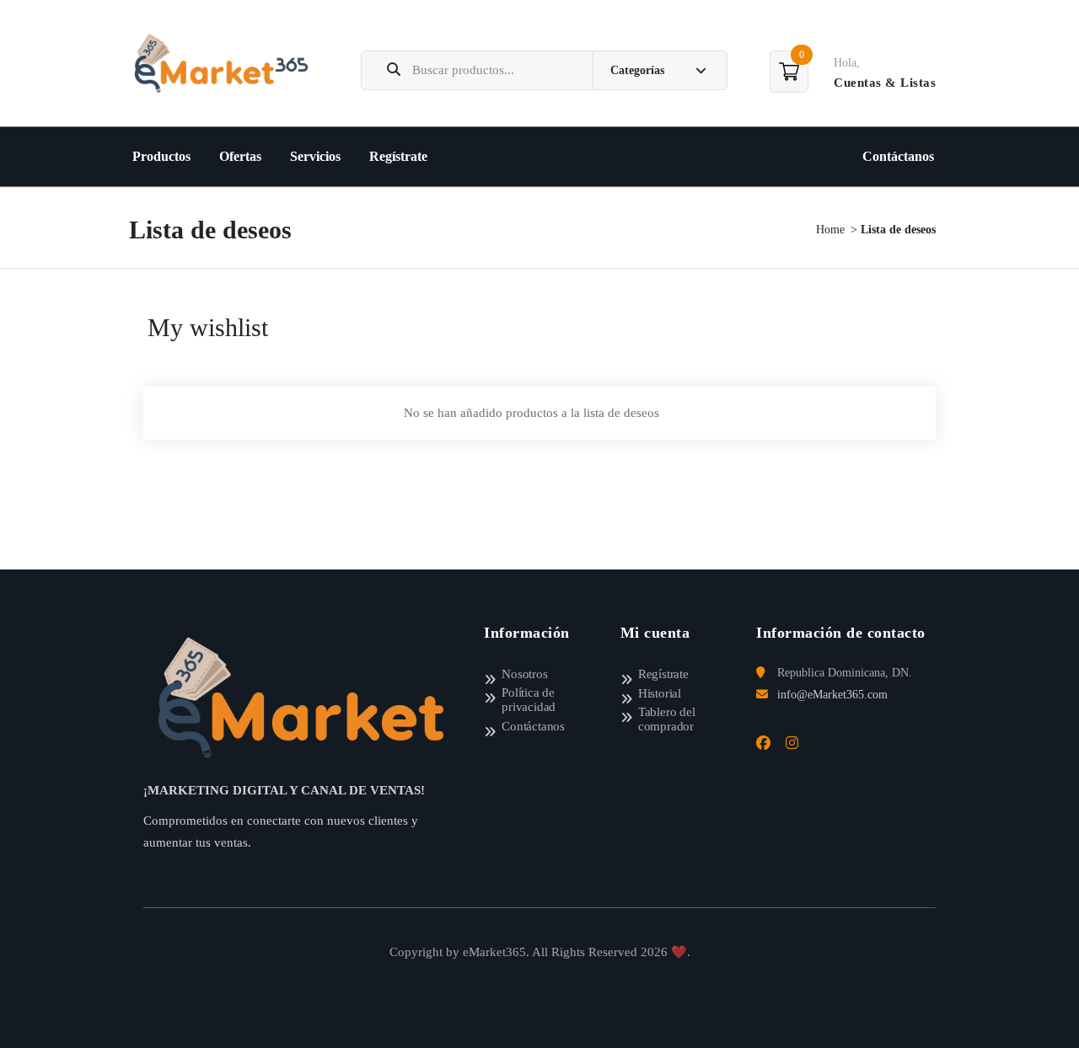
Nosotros (524, 674)
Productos (161, 156)
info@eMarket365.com (832, 694)
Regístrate (398, 156)
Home (830, 229)
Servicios (315, 156)
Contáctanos (898, 156)
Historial (659, 693)
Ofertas (240, 156)
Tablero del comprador (666, 719)
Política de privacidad (529, 700)
